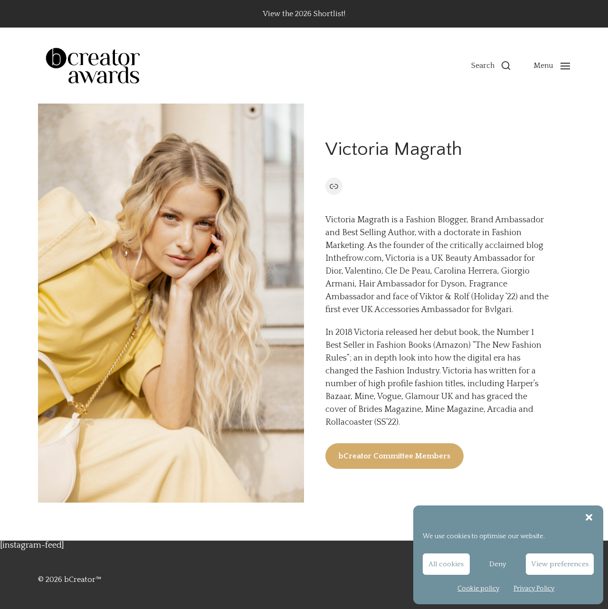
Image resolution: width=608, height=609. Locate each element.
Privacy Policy (533, 588)
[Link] (333, 186)
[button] (589, 517)
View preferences (560, 564)
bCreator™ (83, 579)
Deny (497, 564)
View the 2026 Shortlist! (304, 14)
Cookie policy (478, 588)
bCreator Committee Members (394, 456)
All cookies (446, 564)
